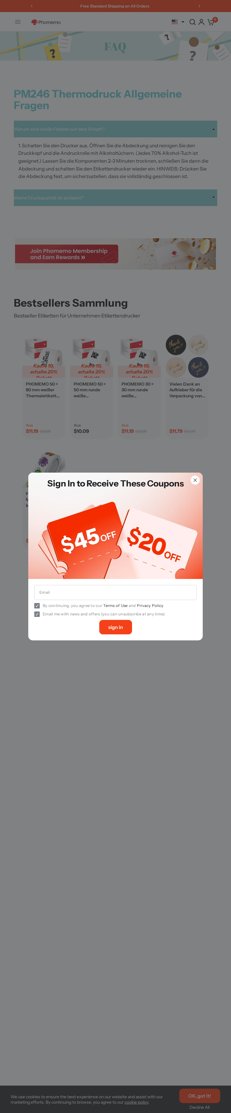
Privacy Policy (150, 605)
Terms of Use (115, 605)
